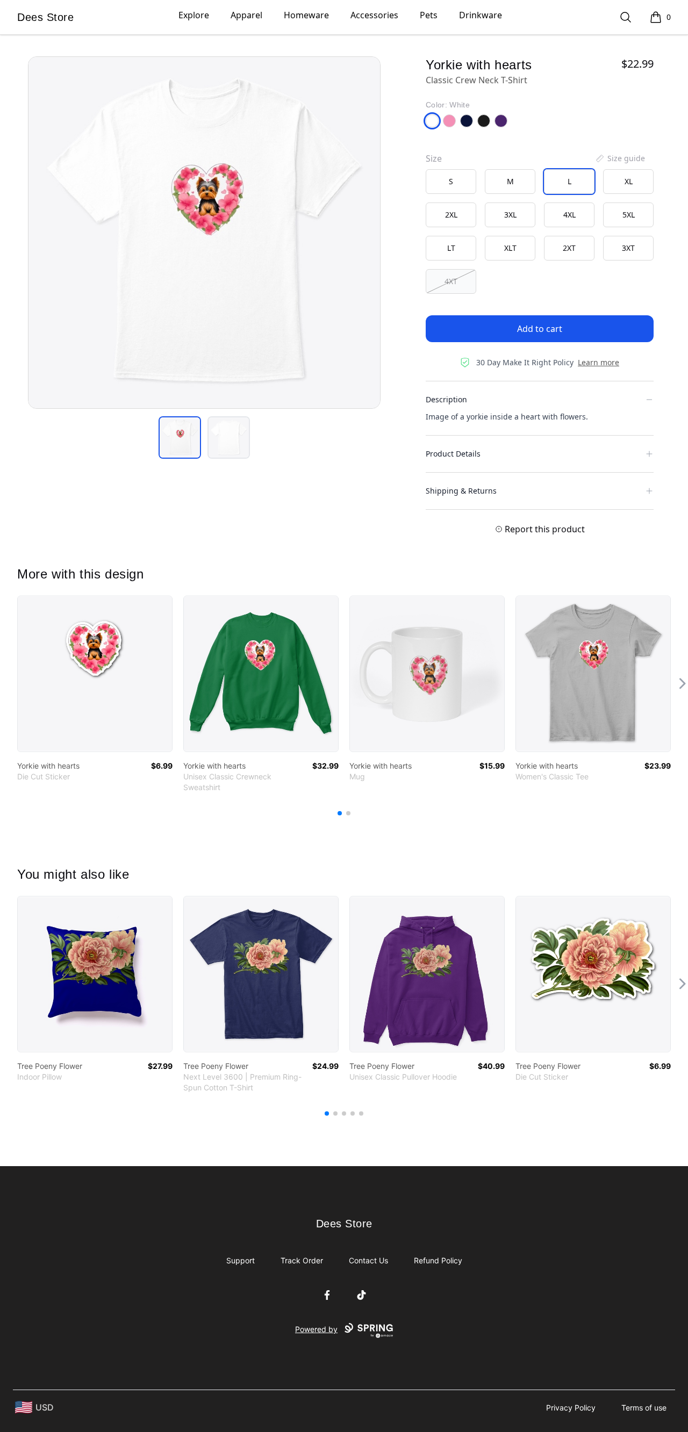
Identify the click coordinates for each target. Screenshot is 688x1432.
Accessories (374, 15)
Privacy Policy (571, 1407)
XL (629, 181)
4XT (451, 281)
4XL (569, 214)
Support (240, 1260)
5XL (628, 214)
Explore (193, 15)
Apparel (246, 15)
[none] (619, 158)
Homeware (306, 15)
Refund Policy (438, 1260)
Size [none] (434, 158)
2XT (569, 248)
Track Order (302, 1260)
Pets (429, 15)
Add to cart (539, 329)
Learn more (598, 362)
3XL (510, 214)
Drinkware (480, 15)
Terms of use (643, 1407)
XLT (510, 248)
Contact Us (368, 1260)
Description (446, 399)
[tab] (180, 437)
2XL (451, 214)
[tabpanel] (204, 232)
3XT (628, 248)
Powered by (316, 1329)
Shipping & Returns (461, 491)
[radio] (451, 181)
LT (451, 248)
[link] (95, 673)
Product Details (453, 454)
